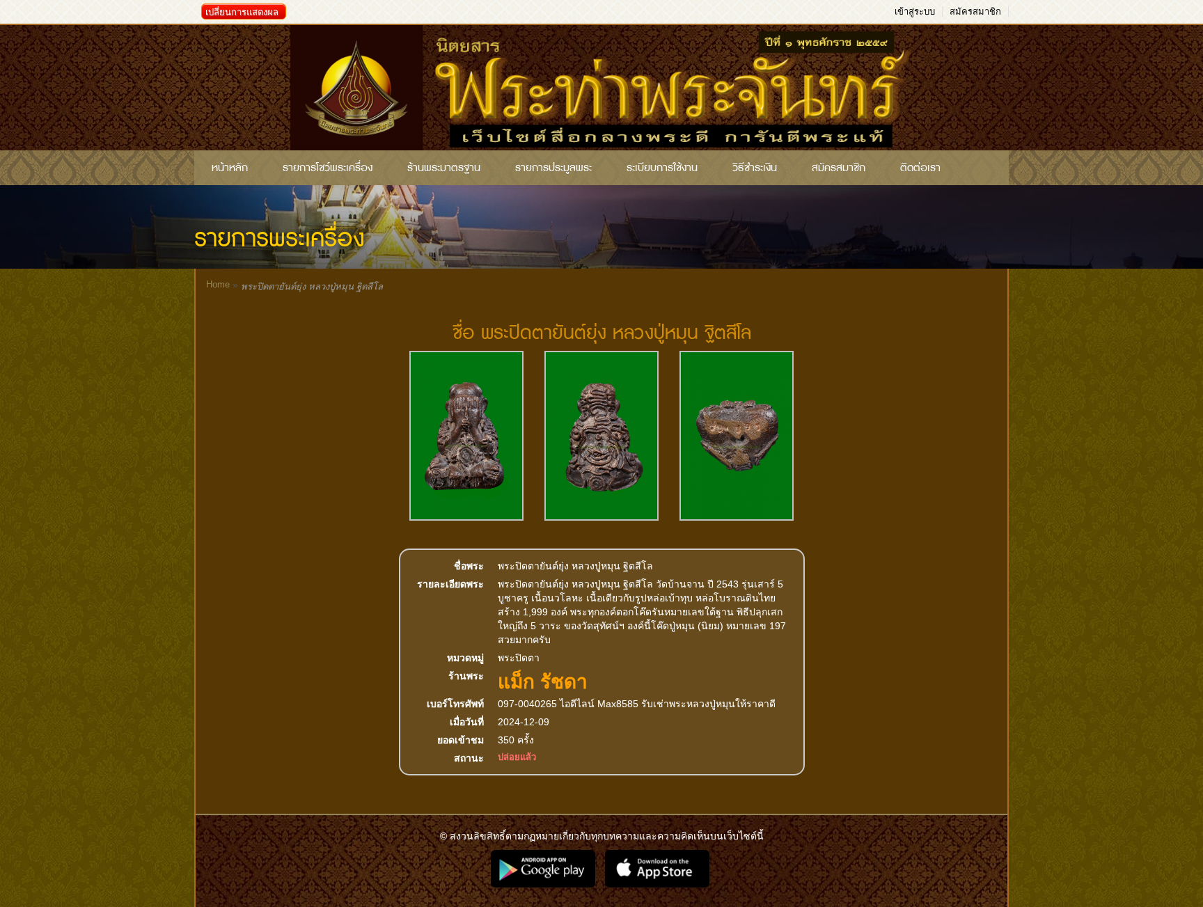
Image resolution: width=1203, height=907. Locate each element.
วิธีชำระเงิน (754, 168)
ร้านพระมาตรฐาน (443, 168)
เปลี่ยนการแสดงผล (241, 12)
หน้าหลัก (230, 168)
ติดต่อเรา (920, 168)
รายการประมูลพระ (553, 168)
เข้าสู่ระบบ (915, 11)
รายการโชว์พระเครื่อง (327, 168)
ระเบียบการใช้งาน (662, 168)
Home (218, 284)
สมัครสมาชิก (975, 11)
